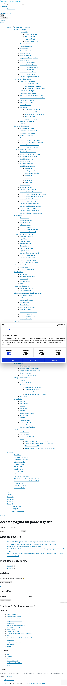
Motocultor (23, 401)
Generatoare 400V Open (27, 91)
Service (9, 492)
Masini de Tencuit (25, 44)
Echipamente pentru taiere (22, 149)
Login (2, 600)
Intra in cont (11, 9)
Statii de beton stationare (33, 387)
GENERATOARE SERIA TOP (33, 86)
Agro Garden (18, 399)
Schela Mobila (24, 279)
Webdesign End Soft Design (37, 683)
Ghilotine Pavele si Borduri (28, 189)
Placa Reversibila (25, 222)
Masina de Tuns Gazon (27, 413)
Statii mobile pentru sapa (27, 51)
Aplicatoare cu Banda (26, 248)
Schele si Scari (18, 272)
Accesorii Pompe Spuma (27, 74)
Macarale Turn (24, 305)
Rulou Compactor (25, 225)
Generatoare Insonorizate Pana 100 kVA (32, 95)
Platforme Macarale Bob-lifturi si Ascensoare (28, 293)
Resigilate (15, 509)
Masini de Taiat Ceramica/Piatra (30, 154)
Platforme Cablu (25, 302)
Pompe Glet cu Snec (26, 46)
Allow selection (33, 360)
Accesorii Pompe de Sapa (27, 69)
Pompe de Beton (25, 53)
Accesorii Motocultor (26, 422)
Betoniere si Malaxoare (21, 126)
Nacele (16, 321)
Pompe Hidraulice (30, 39)
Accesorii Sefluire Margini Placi (29, 211)
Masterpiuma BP (30, 175)
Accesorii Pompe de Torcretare (29, 77)
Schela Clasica (24, 274)
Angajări (10, 501)
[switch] (25, 353)
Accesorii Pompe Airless (27, 62)
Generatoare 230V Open (27, 81)
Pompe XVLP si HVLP (31, 41)
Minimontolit (29, 180)
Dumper (22, 380)
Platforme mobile (25, 281)
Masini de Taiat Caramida (28, 152)
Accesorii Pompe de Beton (28, 72)
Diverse (16, 429)
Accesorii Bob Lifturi (26, 314)
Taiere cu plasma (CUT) (32, 446)
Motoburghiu (24, 408)
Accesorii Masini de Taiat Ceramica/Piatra (33, 194)
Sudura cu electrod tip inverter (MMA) (37, 441)
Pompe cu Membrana (31, 34)
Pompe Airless (24, 32)
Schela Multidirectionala (27, 276)
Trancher (22, 411)
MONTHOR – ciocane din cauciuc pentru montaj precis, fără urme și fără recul (31, 544)
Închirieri (10, 452)
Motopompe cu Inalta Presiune (34, 114)
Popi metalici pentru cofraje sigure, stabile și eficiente (24, 546)
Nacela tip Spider (19, 488)
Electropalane (24, 267)
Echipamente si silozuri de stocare (35, 394)
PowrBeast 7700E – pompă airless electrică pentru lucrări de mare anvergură (31, 542)
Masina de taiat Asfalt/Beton (28, 157)
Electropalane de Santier (22, 265)
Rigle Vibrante (24, 239)
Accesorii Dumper (25, 382)
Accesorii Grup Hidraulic (27, 436)
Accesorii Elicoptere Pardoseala (29, 253)
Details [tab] (34, 329)
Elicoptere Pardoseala (26, 237)
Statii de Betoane (25, 385)
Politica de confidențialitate (14, 663)
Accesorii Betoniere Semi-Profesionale (31, 142)
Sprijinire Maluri (19, 471)
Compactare (18, 215)
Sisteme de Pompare (20, 30)
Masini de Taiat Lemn (26, 159)
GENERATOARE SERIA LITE (33, 84)
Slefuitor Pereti (24, 246)
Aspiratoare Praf (25, 251)
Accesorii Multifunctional (27, 427)
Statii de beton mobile (32, 389)
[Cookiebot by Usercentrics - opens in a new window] (58, 325)
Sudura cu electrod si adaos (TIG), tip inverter (39, 443)
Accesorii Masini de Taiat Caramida (31, 192)
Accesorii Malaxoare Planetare (29, 145)
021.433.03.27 (8, 676)
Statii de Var (23, 396)
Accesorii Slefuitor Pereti (27, 258)
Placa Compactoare (26, 220)
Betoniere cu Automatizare (28, 133)
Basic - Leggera (29, 182)
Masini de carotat (25, 161)
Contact (9, 659)
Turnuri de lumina (25, 105)
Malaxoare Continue (26, 138)
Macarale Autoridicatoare (28, 307)
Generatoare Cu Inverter (27, 100)
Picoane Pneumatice (26, 373)
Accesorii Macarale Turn (27, 316)
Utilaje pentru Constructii (22, 378)
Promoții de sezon (18, 511)
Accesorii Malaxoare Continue (29, 147)
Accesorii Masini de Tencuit (28, 65)
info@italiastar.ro (9, 680)
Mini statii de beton (31, 392)
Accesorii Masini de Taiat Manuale (30, 206)
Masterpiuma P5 (30, 171)
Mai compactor (24, 218)
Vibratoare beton (25, 241)
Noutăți (9, 566)
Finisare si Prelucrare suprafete (24, 234)
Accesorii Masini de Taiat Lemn (29, 199)
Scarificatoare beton (26, 244)
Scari (21, 284)
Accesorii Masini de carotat (28, 201)
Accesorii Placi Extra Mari (28, 208)
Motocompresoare (25, 366)
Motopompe (23, 107)
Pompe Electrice (30, 117)
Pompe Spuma (24, 60)
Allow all (54, 360)
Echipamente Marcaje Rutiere (29, 58)
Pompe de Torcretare (26, 55)
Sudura (22, 439)
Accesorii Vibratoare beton (28, 260)
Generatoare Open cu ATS (28, 93)
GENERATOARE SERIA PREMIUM (35, 88)
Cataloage (10, 494)
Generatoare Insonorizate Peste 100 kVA (32, 98)
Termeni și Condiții (12, 661)
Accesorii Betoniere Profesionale (30, 140)
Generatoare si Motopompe (22, 79)
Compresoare (18, 364)
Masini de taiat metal (26, 164)
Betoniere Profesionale (27, 128)
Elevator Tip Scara (25, 309)
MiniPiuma (28, 178)
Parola (30, 596)
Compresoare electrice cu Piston (30, 368)
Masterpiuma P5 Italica (32, 173)
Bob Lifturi (23, 298)
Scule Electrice (24, 432)
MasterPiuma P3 (30, 168)
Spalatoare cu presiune (27, 121)
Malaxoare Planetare (26, 135)
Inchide (8, 600)
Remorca (22, 406)
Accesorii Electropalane (27, 269)
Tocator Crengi (24, 415)
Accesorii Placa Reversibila (28, 232)
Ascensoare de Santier (27, 300)
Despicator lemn (25, 420)
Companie (10, 497)
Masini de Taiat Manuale (27, 166)
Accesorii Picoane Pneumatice (29, 375)
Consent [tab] (11, 329)
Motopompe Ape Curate (32, 110)
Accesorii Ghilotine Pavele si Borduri (31, 213)
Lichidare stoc (16, 506)
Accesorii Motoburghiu (27, 425)
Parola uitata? (63, 602)
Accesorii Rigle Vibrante (27, 255)
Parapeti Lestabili (25, 291)
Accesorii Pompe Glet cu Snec (29, 67)
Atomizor (22, 418)
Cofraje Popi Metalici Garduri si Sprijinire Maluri (21, 638)
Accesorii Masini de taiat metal (29, 204)
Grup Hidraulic (24, 434)
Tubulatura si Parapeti (21, 286)
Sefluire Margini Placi (26, 187)
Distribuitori (11, 499)
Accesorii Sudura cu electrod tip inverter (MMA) (40, 448)
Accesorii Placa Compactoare (29, 229)
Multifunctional (24, 403)
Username (3, 596)
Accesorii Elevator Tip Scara (28, 312)
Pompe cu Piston (30, 37)
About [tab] (55, 329)
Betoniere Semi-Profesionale (28, 131)
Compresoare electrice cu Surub (30, 371)
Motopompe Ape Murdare (33, 112)
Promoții (10, 504)
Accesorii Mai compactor (27, 227)
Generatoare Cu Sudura (27, 102)
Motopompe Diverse (31, 119)
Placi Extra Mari (25, 185)
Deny (12, 360)
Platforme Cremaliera (26, 295)
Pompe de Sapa (24, 48)
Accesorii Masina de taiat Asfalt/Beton (31, 196)
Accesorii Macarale (26, 319)
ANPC (8, 665)
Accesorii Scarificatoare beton (29, 262)
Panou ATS (23, 124)
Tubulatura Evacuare (26, 288)
